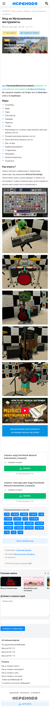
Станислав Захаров (23, 550)
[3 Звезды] (8, 563)
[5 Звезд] (11, 563)
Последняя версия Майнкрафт (13, 645)
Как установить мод (25, 541)
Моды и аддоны (20, 554)
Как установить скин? (10, 673)
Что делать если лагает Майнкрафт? (16, 683)
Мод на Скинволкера (8, 588)
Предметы (31, 554)
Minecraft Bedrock (37, 89)
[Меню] (4, 4)
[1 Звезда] (5, 563)
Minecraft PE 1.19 (8, 656)
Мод (4, 86)
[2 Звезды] (7, 563)
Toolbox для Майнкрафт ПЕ (12, 680)
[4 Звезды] (10, 563)
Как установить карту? (10, 666)
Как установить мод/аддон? (13, 669)
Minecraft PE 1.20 (8, 652)
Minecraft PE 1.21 (8, 648)
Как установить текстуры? (12, 676)
